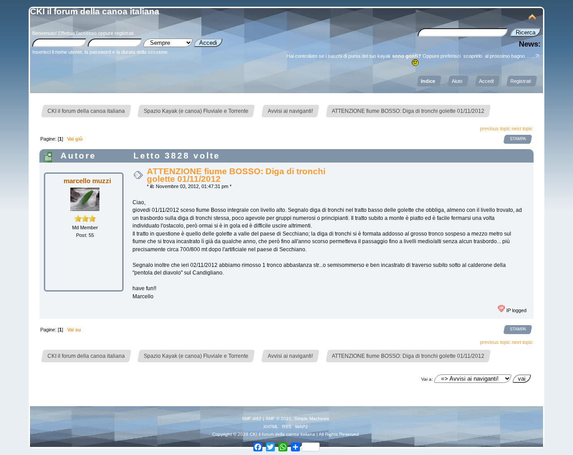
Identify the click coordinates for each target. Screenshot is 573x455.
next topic (522, 128)
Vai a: (427, 379)
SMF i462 (251, 418)
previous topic (495, 128)
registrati (124, 33)
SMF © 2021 (278, 418)
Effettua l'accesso (77, 33)
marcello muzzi (87, 181)
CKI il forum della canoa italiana (94, 11)
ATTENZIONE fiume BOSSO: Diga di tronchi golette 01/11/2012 (236, 175)
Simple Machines (311, 418)
